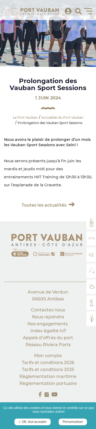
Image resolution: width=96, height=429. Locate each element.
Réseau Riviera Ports (48, 344)
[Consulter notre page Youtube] (54, 394)
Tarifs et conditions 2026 (48, 362)
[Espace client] (68, 11)
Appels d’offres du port (48, 337)
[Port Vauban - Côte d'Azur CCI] (48, 246)
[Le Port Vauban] (33, 10)
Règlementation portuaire (48, 383)
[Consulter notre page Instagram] (46, 394)
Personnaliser (73, 422)
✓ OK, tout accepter (32, 422)
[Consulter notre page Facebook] (40, 394)
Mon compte (48, 355)
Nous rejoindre (48, 316)
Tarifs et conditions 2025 (48, 369)
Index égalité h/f (48, 330)
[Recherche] (78, 11)
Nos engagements (48, 323)
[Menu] (88, 11)
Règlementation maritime (48, 376)
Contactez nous (48, 309)
